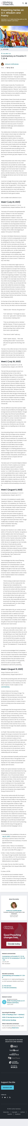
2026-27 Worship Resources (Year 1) (13, 1017)
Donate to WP (7, 1087)
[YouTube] (5, 1097)
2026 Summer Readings (9, 1020)
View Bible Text (7, 53)
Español (9, 1114)
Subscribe (6, 1112)
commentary (5, 687)
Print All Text (7, 986)
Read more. (15, 1028)
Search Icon (23, 3)
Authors (22, 1112)
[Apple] (7, 1097)
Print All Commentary (10, 988)
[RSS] (10, 1097)
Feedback (18, 1114)
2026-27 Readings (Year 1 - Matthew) (13, 1014)
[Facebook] (2, 1097)
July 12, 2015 (6, 836)
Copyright (14, 1112)
